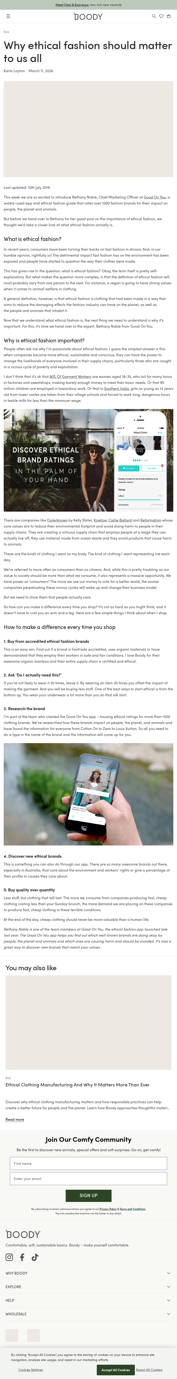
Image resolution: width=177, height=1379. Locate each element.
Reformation (150, 520)
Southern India (116, 388)
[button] (89, 1196)
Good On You (155, 197)
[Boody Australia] (88, 16)
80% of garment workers (70, 376)
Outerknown (57, 520)
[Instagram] (9, 1257)
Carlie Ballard (120, 520)
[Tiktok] (35, 1257)
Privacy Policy (108, 1209)
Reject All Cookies (149, 1369)
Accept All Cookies (116, 1370)
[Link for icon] (12, 1335)
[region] (88, 1363)
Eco (6, 32)
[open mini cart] (168, 16)
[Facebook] (22, 1257)
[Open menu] (8, 16)
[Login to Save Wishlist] (161, 16)
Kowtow (100, 520)
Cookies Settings (30, 1369)
